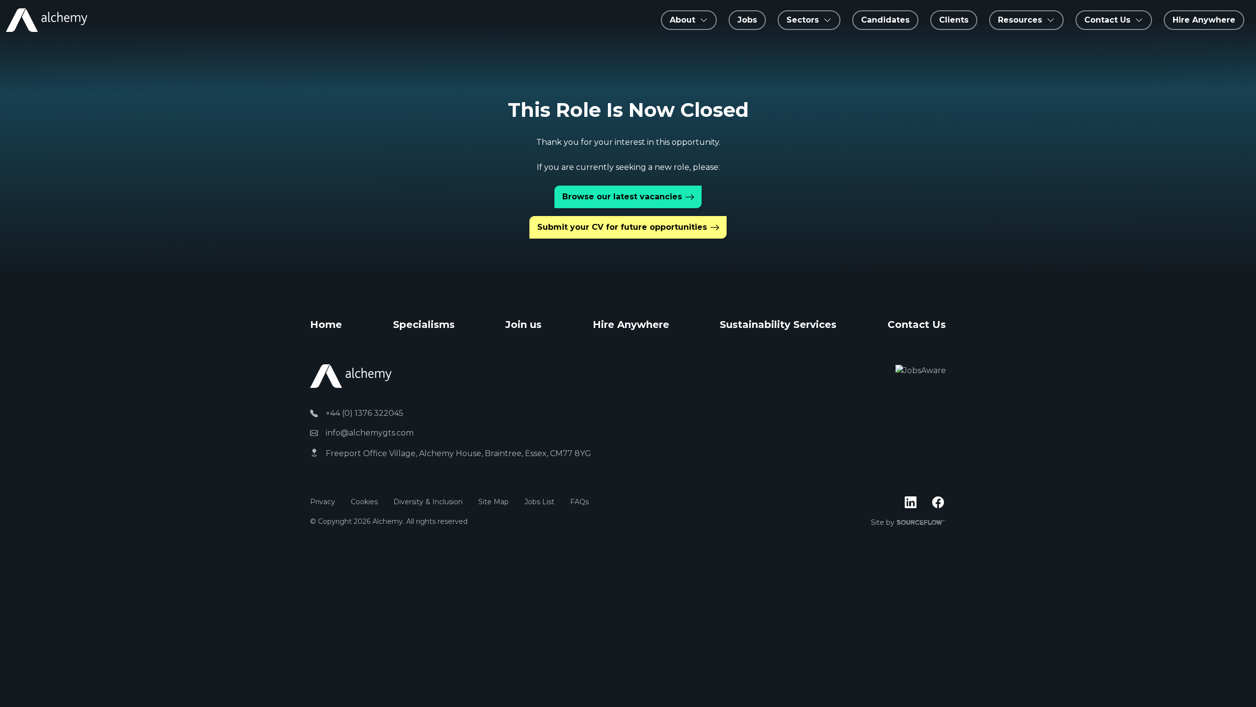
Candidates (885, 20)
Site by (908, 523)
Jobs (747, 20)
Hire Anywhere (1204, 20)
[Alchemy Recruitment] (46, 20)
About (682, 20)
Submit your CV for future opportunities (622, 227)
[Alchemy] (351, 376)
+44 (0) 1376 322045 (364, 413)
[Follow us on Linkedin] (910, 503)
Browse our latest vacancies (622, 196)
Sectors (802, 20)
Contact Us (917, 324)
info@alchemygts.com (370, 432)
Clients (953, 20)
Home (326, 324)
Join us (523, 324)
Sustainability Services (778, 324)
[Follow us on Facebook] (938, 503)
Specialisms (424, 324)
